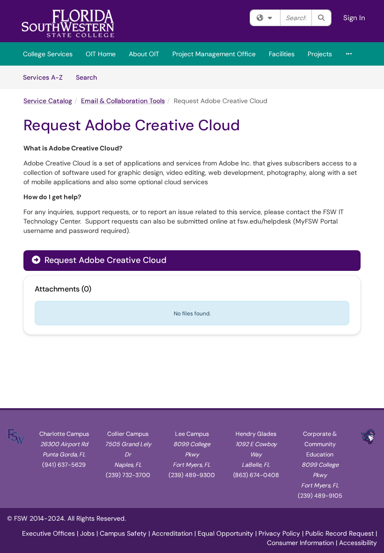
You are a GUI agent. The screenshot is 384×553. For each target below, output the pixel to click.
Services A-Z (43, 77)
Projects (320, 54)
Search (89, 77)
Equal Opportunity (225, 533)
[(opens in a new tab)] (68, 23)
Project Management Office (214, 54)
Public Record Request (339, 533)
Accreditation (172, 533)
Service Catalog (47, 101)
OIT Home (101, 54)
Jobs (87, 533)
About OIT (144, 54)
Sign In (354, 17)
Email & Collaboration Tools (123, 101)
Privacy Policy (279, 533)
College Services (48, 54)
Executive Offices (48, 533)
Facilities (282, 54)
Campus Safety (123, 533)
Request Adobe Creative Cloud (104, 260)
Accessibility (358, 542)
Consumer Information (300, 542)
